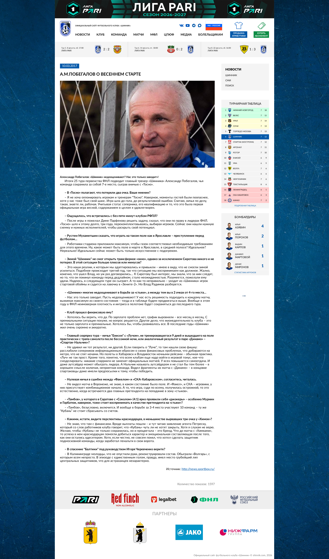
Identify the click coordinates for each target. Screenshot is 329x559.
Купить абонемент (261, 34)
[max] (200, 25)
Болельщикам (210, 34)
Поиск (229, 85)
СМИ (228, 80)
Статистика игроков (245, 273)
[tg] (194, 25)
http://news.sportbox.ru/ (198, 469)
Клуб (100, 34)
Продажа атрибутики (239, 34)
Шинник (231, 75)
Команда (119, 34)
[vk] (181, 25)
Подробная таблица (245, 206)
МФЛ (153, 34)
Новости (82, 34)
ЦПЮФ (169, 34)
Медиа (186, 34)
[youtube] (188, 25)
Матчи (138, 34)
